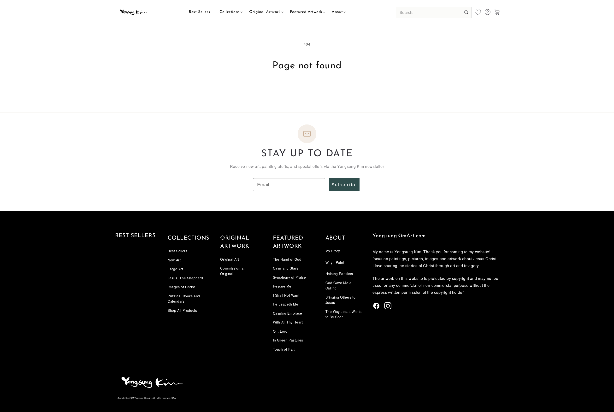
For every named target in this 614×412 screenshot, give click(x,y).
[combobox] (433, 12)
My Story (332, 250)
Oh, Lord (280, 331)
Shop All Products (182, 310)
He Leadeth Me (285, 304)
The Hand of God (287, 259)
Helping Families (339, 273)
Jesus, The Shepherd (185, 278)
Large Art (175, 268)
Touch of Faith (285, 349)
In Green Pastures (288, 340)
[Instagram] (388, 307)
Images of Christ (181, 286)
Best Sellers (135, 236)
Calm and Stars (285, 268)
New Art (174, 260)
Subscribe (344, 184)
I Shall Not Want (286, 295)
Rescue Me (282, 286)
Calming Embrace (287, 313)
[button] (230, 12)
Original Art (229, 259)
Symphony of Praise (289, 277)
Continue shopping (307, 89)
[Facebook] (376, 307)
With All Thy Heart (288, 322)
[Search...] (466, 12)
